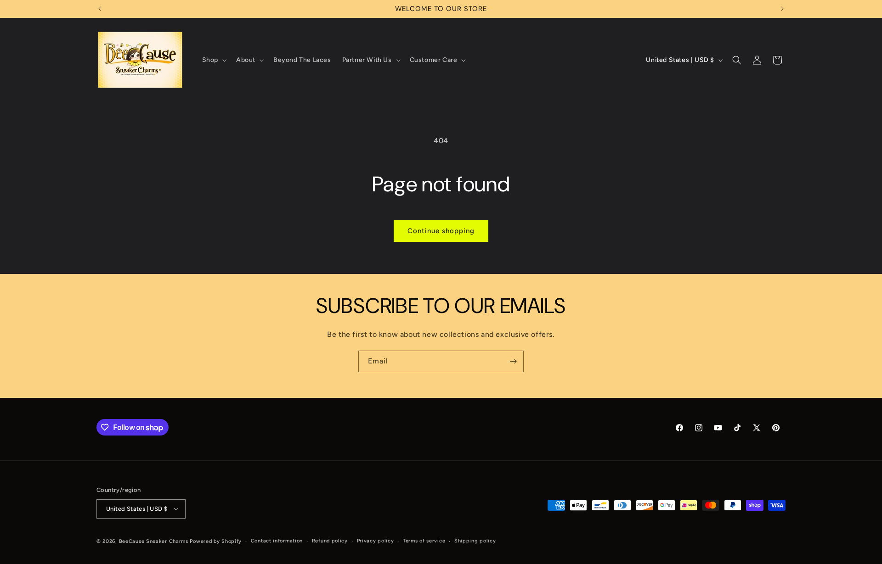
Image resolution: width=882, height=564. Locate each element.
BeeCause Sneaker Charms (153, 541)
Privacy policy (375, 540)
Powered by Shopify (216, 541)
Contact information (277, 540)
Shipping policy (475, 540)
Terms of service (424, 540)
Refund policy (330, 540)
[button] (214, 60)
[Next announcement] (782, 8)
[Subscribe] (513, 361)
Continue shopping (441, 231)
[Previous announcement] (100, 8)
